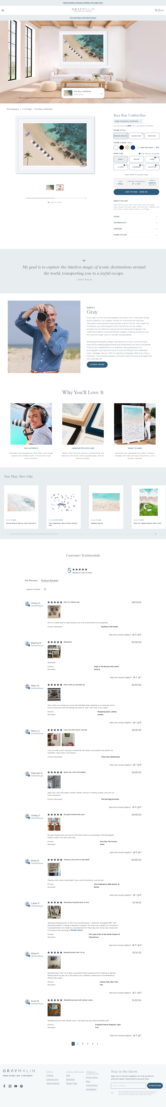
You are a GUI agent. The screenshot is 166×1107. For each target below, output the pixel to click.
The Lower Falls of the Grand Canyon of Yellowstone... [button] (104, 935)
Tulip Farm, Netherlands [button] (110, 757)
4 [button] (87, 1044)
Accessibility (91, 1089)
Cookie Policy (92, 1085)
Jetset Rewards (52, 1083)
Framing (49, 1075)
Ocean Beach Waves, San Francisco (21, 523)
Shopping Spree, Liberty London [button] (107, 713)
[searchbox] (34, 589)
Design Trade (71, 1083)
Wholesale (70, 1079)
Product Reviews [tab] (49, 580)
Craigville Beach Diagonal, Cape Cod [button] (108, 1026)
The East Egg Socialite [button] (110, 799)
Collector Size (52, 1079)
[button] (5, 10)
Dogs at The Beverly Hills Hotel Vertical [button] (106, 668)
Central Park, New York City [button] (109, 983)
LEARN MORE (97, 365)
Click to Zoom (56, 202)
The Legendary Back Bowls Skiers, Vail (63, 524)
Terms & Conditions (92, 1072)
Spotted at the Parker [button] (109, 627)
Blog (88, 1081)
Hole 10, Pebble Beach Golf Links (147, 523)
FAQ (68, 1075)
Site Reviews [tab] (31, 580)
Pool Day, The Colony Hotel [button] (108, 843)
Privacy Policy (92, 1077)
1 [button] (73, 1044)
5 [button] (92, 1044)
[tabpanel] (83, 825)
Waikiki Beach (97, 523)
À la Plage (27, 109)
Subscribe (155, 1086)
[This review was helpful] (133, 634)
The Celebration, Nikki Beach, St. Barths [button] (107, 885)
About (50, 1071)
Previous (24, 198)
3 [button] (82, 1044)
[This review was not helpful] (138, 634)
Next (85, 198)
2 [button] (77, 1044)
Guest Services (75, 1071)
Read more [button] (77, 930)
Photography (13, 109)
